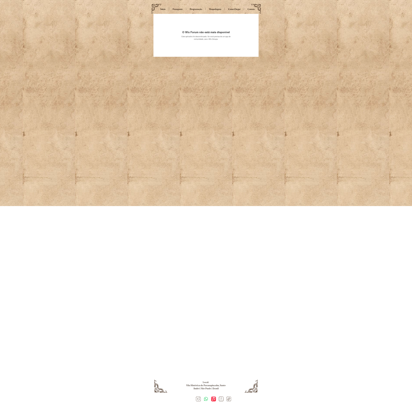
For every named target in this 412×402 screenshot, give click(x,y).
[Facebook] (221, 399)
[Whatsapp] (206, 399)
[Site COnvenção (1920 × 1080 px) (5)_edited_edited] (198, 399)
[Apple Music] (213, 399)
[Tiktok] (228, 399)
